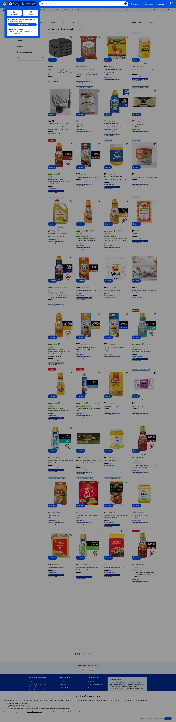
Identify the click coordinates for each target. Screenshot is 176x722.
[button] (148, 3)
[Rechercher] (125, 3)
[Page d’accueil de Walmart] (4, 3)
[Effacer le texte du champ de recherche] (121, 3)
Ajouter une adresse (22, 24)
